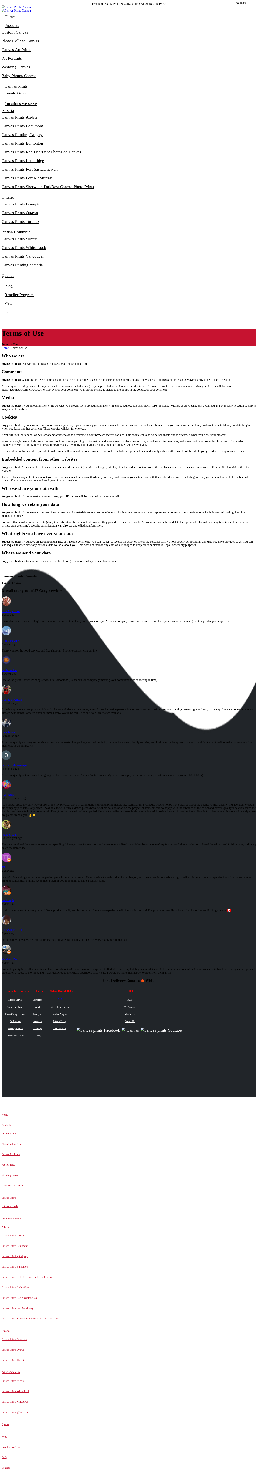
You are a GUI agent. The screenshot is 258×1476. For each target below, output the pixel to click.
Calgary (37, 1035)
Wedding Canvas (16, 67)
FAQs (129, 1000)
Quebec (8, 275)
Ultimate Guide (14, 93)
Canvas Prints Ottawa (20, 212)
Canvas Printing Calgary (22, 134)
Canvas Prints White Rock (24, 247)
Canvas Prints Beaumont (22, 125)
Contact (11, 312)
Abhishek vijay (11, 640)
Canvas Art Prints (16, 49)
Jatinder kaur (9, 834)
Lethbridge (37, 1028)
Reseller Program (19, 294)
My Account (129, 1007)
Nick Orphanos (11, 611)
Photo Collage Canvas (20, 41)
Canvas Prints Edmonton (22, 143)
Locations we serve (21, 103)
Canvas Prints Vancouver (23, 256)
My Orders (130, 1014)
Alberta (8, 110)
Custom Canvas (15, 32)
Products (12, 25)
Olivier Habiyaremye (14, 765)
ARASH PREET (12, 930)
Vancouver (37, 1021)
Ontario (8, 197)
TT (3, 867)
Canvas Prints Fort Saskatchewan (30, 169)
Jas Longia (8, 900)
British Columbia (16, 232)
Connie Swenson (12, 699)
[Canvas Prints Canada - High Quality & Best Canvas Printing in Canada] (16, 7)
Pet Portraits (12, 58)
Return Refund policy (59, 1007)
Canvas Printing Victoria (22, 264)
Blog (9, 286)
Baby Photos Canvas (19, 75)
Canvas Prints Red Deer (41, 152)
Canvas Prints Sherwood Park (48, 186)
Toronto (37, 1007)
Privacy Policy (59, 1021)
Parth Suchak (9, 670)
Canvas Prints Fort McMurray (27, 178)
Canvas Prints (16, 86)
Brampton (37, 1014)
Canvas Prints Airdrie (20, 117)
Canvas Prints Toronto (20, 221)
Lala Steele (8, 732)
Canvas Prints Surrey (19, 238)
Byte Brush (8, 794)
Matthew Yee (9, 959)
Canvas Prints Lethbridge (23, 160)
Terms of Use (59, 1028)
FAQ (8, 303)
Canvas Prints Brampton (22, 204)
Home (10, 16)
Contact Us (130, 1021)
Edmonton (37, 1000)
